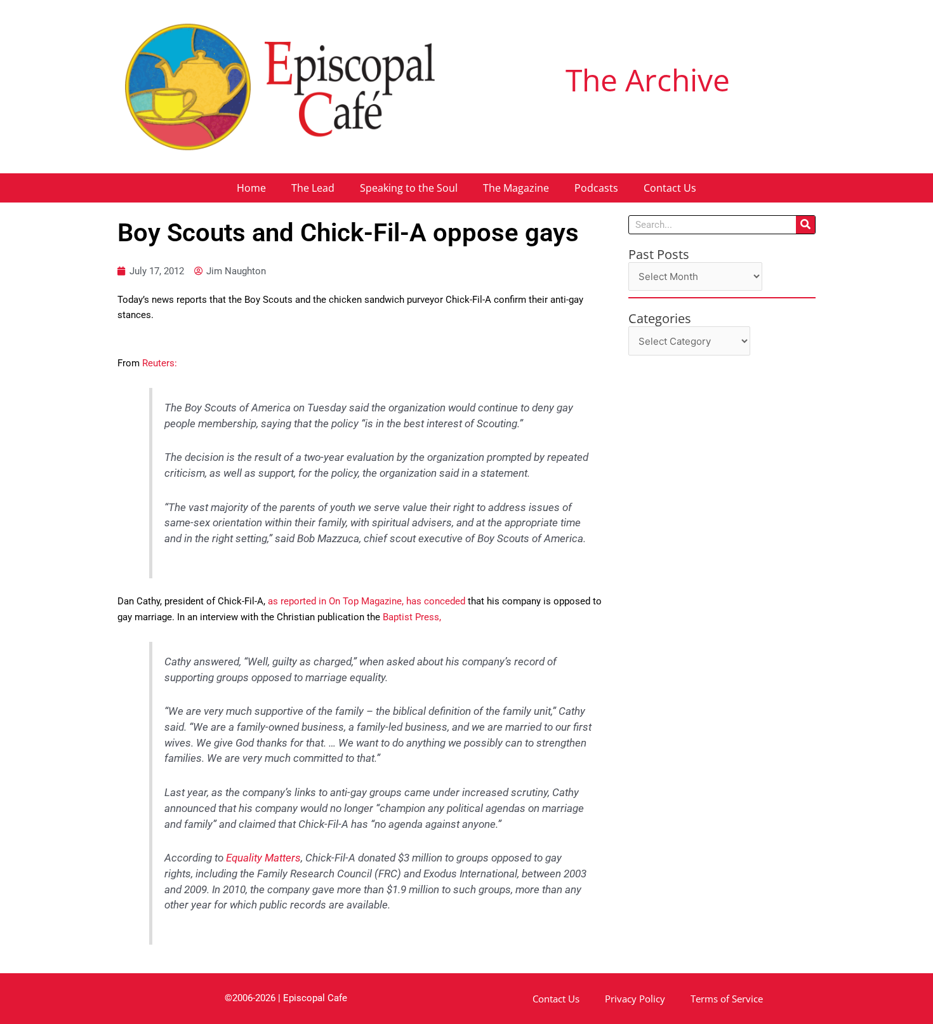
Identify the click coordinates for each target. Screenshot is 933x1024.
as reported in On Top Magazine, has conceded (366, 601)
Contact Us (670, 188)
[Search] (805, 225)
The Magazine (516, 188)
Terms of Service (727, 998)
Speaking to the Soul (409, 188)
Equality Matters (263, 858)
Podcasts (596, 188)
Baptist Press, (412, 617)
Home (251, 188)
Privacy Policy (635, 998)
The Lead (312, 188)
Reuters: (159, 363)
